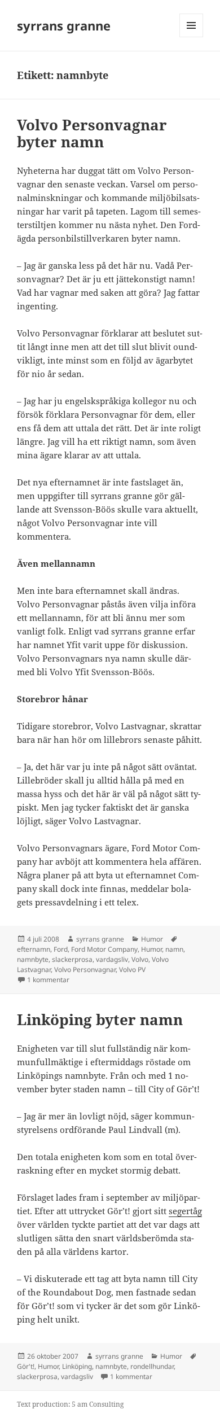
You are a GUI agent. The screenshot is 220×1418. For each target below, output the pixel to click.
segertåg (185, 1210)
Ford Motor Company (104, 949)
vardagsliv (112, 959)
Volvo (139, 959)
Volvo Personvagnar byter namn (92, 133)
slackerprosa (72, 959)
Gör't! (25, 1366)
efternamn (33, 949)
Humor (152, 939)
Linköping (77, 1366)
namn (174, 949)
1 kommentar (48, 979)
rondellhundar (152, 1366)
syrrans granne (64, 25)
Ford (61, 949)
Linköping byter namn (100, 1019)
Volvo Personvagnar (85, 969)
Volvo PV (132, 969)
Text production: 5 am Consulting (70, 1404)
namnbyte (33, 959)
